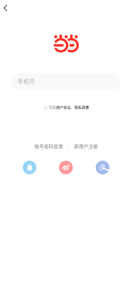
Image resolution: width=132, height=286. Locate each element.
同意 (52, 108)
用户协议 (63, 108)
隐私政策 (81, 108)
